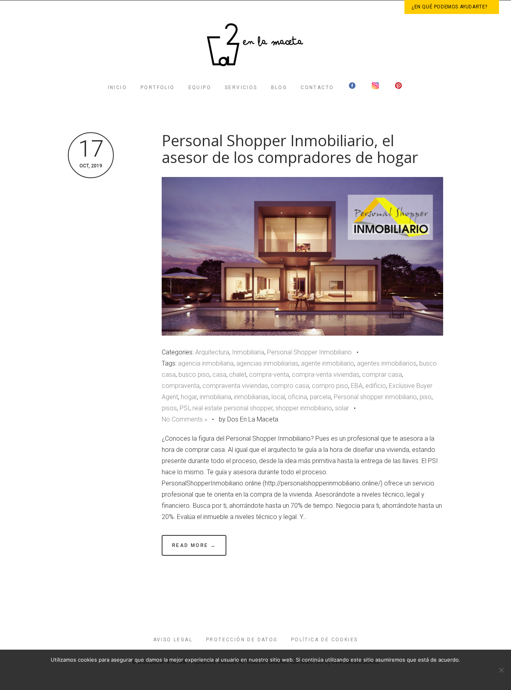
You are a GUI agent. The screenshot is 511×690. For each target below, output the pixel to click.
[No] (501, 670)
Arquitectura (212, 352)
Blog (279, 87)
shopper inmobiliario (303, 408)
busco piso (194, 374)
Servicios (241, 87)
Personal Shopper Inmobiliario (309, 352)
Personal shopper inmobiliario (375, 397)
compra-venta (269, 374)
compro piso (330, 386)
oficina (297, 397)
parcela (320, 397)
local (278, 397)
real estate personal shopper (232, 408)
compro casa (290, 386)
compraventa (181, 386)
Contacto (317, 87)
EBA (356, 386)
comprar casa (382, 374)
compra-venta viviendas (325, 374)
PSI (185, 408)
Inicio (117, 87)
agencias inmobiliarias (267, 363)
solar (342, 408)
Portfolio (158, 87)
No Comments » (184, 419)
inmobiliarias (251, 397)
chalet (237, 374)
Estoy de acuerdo (212, 675)
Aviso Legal (172, 639)
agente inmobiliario (327, 363)
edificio (375, 386)
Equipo (199, 87)
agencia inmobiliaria (206, 363)
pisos (169, 408)
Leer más (318, 675)
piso (426, 397)
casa (219, 374)
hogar (189, 397)
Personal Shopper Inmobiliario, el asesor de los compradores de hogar (290, 148)
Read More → (194, 545)
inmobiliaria (215, 397)
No (273, 675)
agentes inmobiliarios (386, 363)
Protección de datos (241, 639)
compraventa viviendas (235, 386)
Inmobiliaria (248, 352)
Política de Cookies (324, 639)
